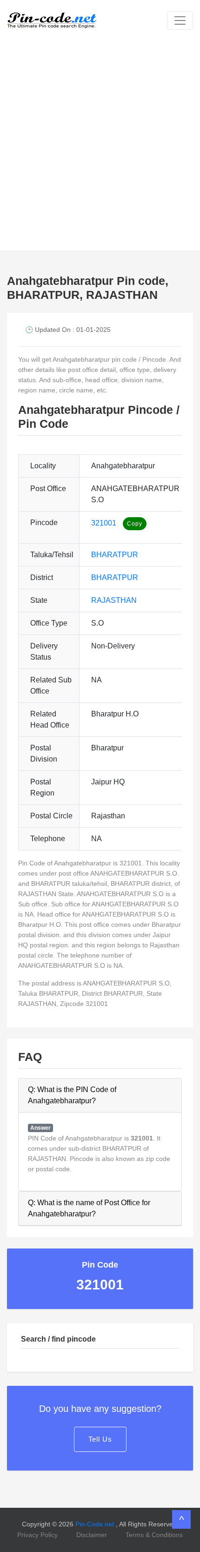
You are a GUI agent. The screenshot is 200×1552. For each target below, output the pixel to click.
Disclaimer (91, 1535)
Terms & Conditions (154, 1535)
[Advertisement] (100, 146)
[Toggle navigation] (180, 20)
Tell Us (100, 1439)
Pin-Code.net (95, 1524)
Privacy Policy (37, 1535)
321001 (103, 523)
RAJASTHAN (114, 600)
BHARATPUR (114, 555)
